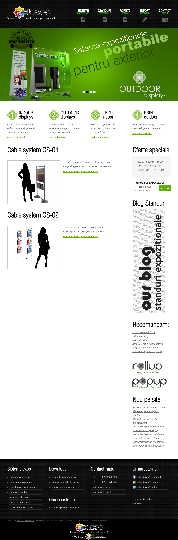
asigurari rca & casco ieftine (147, 343)
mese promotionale (20, 502)
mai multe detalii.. (17, 137)
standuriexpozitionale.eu (32, 14)
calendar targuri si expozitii (147, 351)
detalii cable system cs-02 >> (80, 236)
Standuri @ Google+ (148, 482)
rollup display (139, 340)
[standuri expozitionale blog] (149, 211)
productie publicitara (143, 332)
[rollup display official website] (147, 363)
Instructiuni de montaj (63, 487)
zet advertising (140, 336)
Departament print (101, 492)
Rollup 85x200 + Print (150, 162)
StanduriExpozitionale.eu (25, 521)
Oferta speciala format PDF (66, 507)
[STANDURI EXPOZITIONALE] (104, 15)
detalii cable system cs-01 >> (80, 171)
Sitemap (136, 502)
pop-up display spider (21, 482)
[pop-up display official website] (149, 379)
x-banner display (19, 497)
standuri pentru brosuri (22, 487)
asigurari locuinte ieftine (145, 347)
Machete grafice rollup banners (150, 407)
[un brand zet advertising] (89, 535)
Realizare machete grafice (65, 482)
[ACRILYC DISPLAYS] (125, 15)
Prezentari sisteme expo (64, 476)
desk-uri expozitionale (22, 507)
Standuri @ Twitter (147, 487)
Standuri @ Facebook (149, 476)
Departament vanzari (102, 487)
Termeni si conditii (142, 499)
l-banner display (18, 492)
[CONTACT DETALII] (165, 15)
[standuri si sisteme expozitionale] (89, 524)
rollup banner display (21, 476)
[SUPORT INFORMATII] (144, 15)
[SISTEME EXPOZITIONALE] (83, 15)
